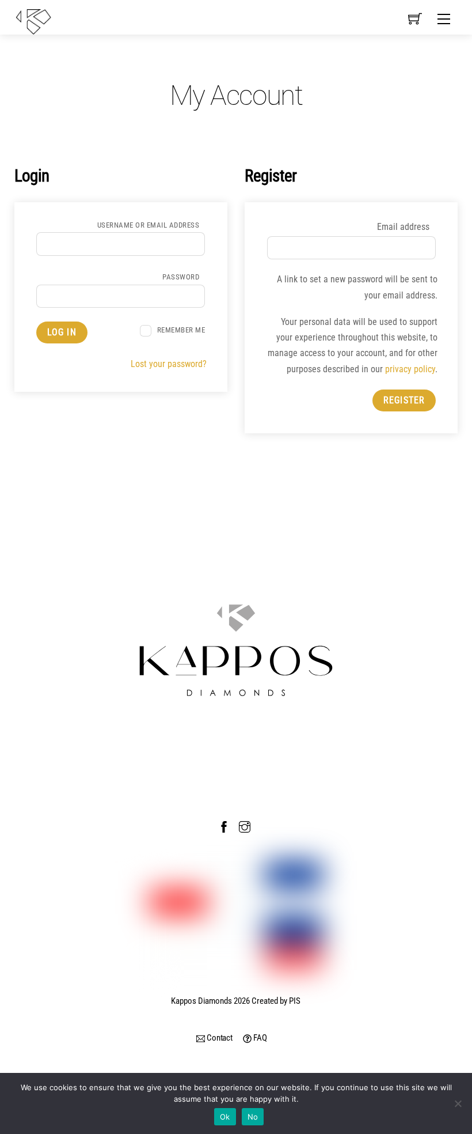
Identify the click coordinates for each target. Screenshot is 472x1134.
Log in (62, 332)
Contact (219, 1038)
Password (183, 277)
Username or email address (151, 225)
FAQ (259, 1038)
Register (404, 400)
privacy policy (410, 369)
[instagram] (245, 825)
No (253, 1116)
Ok (225, 1116)
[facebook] (224, 825)
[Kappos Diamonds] (33, 21)
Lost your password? (169, 363)
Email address (406, 226)
